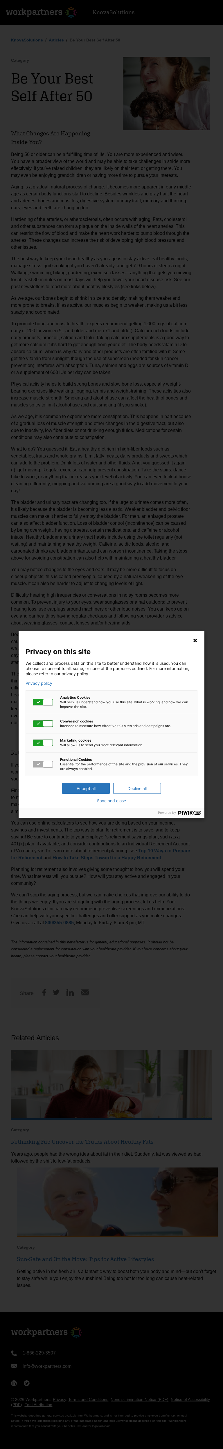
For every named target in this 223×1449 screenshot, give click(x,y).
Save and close (111, 800)
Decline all (137, 788)
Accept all (86, 788)
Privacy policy (39, 683)
